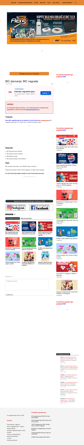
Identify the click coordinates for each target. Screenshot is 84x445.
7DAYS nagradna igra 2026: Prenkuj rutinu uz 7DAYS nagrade (45, 234)
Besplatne (42, 2)
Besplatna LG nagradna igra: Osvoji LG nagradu (12, 248)
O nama (9, 438)
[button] (75, 2)
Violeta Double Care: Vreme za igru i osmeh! (12, 263)
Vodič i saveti (55, 2)
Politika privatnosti (12, 440)
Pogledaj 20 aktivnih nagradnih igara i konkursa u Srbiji (29, 201)
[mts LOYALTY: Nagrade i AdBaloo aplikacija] (67, 266)
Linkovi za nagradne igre (13, 434)
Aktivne (36, 2)
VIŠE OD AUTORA (26, 218)
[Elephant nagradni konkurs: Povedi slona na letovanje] (45, 256)
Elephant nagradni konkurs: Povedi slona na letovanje (45, 263)
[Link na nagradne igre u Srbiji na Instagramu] (17, 207)
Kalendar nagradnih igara (25, 2)
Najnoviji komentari (12, 436)
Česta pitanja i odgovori (13, 424)
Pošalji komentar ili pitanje (29, 73)
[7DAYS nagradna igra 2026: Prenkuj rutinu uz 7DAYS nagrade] (45, 226)
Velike (49, 2)
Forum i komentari (67, 2)
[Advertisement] (42, 61)
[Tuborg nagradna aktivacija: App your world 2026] (29, 242)
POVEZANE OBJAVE (12, 218)
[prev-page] (6, 268)
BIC (15, 214)
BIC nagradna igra (43, 120)
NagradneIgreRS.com (32, 109)
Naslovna (13, 2)
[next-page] (8, 268)
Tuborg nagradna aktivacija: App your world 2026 (29, 248)
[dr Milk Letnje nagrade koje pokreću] (45, 242)
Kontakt (9, 432)
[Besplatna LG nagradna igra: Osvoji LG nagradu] (12, 242)
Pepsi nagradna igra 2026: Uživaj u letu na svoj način (29, 233)
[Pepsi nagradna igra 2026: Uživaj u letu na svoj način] (29, 226)
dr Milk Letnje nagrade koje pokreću (67, 238)
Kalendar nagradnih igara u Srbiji (16, 430)
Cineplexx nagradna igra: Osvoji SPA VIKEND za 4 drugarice (28, 264)
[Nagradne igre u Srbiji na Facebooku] (41, 207)
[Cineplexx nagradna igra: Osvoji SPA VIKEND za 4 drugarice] (29, 256)
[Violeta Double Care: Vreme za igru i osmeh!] (12, 256)
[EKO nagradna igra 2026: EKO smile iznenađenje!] (12, 226)
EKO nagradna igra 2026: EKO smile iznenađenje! (11, 233)
